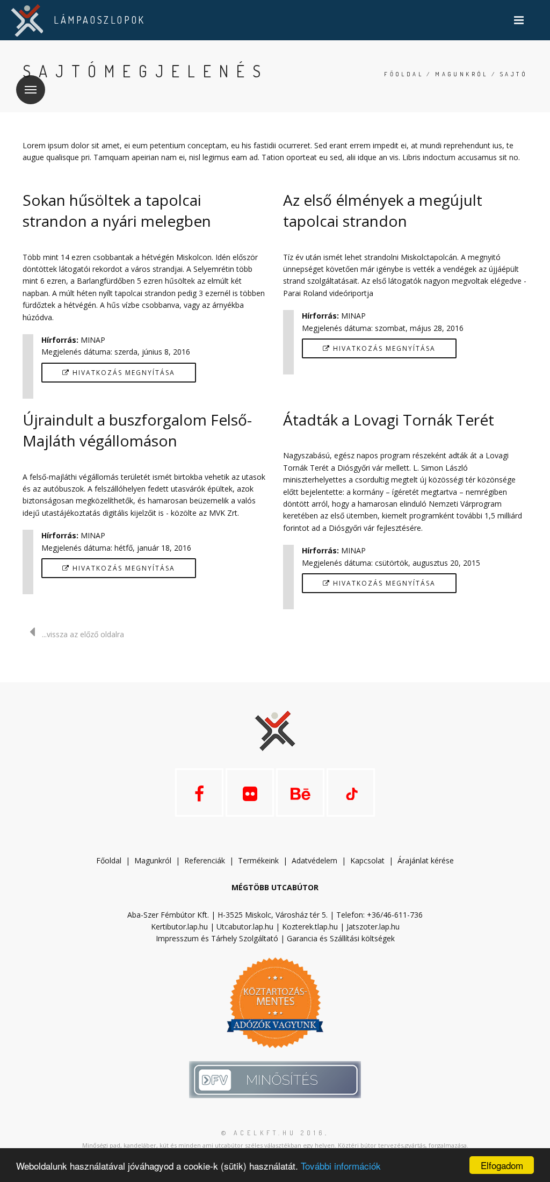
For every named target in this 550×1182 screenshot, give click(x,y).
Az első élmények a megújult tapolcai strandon (382, 210)
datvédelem (316, 860)
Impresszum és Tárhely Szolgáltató (217, 938)
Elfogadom (502, 1165)
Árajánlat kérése (425, 860)
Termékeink (258, 860)
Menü (30, 89)
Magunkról (461, 74)
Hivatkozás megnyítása (122, 372)
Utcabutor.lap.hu (244, 926)
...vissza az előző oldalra (83, 634)
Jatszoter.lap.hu (373, 926)
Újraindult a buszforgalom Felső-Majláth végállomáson (137, 430)
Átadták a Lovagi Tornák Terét (388, 419)
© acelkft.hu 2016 (273, 1133)
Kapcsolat (367, 860)
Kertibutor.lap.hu (179, 926)
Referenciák (204, 860)
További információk (341, 1165)
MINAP (93, 340)
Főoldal (403, 74)
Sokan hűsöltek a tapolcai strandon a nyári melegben (117, 210)
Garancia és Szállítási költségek (341, 938)
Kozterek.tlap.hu (310, 926)
